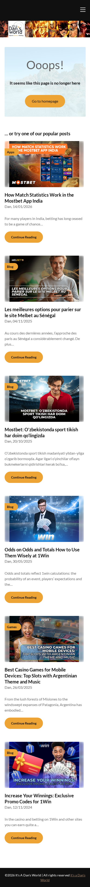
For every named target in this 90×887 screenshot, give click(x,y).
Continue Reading (23, 237)
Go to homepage (45, 101)
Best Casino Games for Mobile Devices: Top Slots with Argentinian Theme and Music (41, 675)
